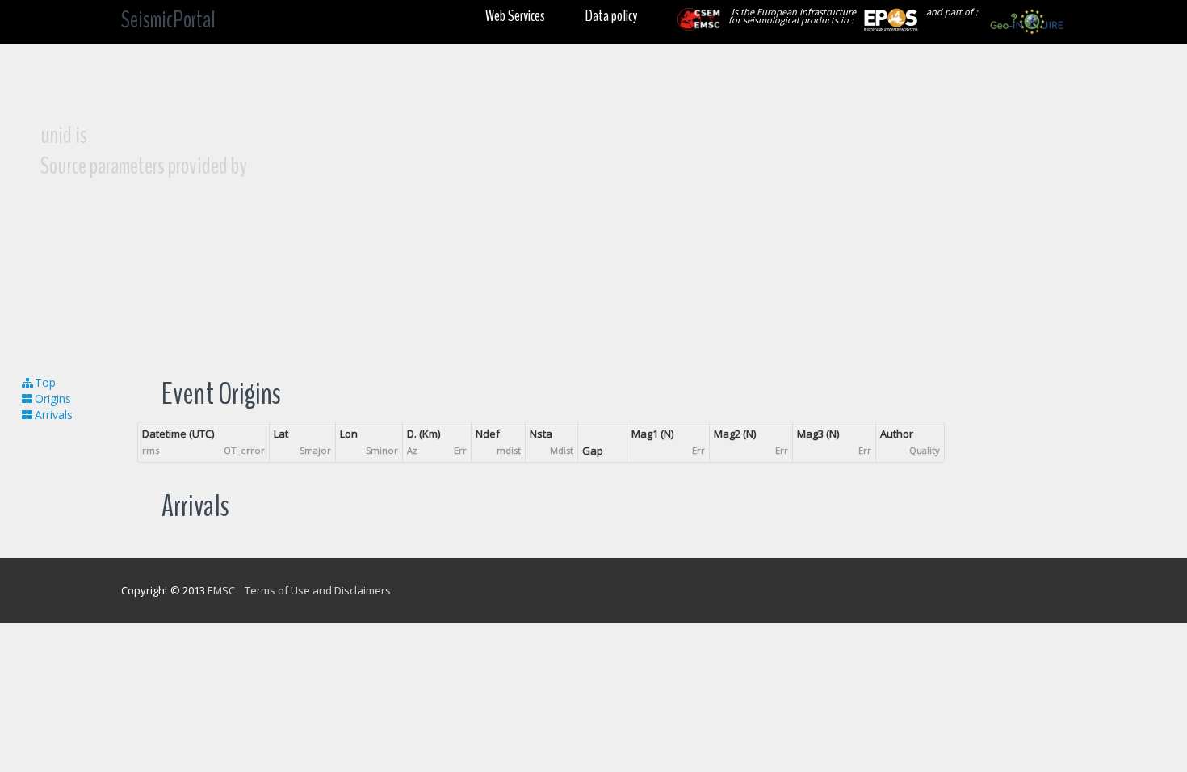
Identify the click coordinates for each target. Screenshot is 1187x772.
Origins (53, 398)
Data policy (611, 16)
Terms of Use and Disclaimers (318, 590)
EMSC (221, 590)
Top (45, 382)
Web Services (515, 16)
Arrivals (54, 414)
